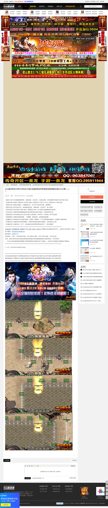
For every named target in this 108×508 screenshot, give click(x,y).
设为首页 (6, 1)
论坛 (25, 6)
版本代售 (33, 6)
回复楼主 (92, 197)
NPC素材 (50, 13)
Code (36, 466)
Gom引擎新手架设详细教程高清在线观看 (93, 273)
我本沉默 (63, 13)
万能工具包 (88, 13)
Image (29, 466)
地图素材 (44, 13)
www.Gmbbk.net (19, 1)
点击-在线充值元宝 (28, 1)
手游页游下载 (56, 489)
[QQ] (59, 503)
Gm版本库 (8, 229)
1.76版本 (69, 11)
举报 (74, 455)
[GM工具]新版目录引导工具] (84, 258)
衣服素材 (37, 13)
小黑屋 (76, 503)
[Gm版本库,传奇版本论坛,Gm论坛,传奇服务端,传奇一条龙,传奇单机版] (9, 6)
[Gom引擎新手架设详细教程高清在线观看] (84, 242)
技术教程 (12, 11)
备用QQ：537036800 (90, 1)
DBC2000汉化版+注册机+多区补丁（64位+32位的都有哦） (96, 226)
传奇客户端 (88, 11)
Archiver (66, 503)
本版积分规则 (72, 478)
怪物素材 (50, 11)
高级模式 (73, 466)
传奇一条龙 (31, 229)
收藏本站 (11, 1)
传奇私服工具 (98, 207)
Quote (34, 466)
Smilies (38, 466)
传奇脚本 (25, 13)
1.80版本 (75, 11)
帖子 (86, 6)
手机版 (71, 503)
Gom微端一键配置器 (95, 248)
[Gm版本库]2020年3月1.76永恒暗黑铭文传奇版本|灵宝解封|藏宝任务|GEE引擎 (93, 294)
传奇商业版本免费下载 (25, 185)
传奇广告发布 (43, 491)
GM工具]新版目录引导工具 (90, 290)
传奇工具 (59, 6)
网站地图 (102, 503)
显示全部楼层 (29, 195)
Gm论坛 (38, 229)
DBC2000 (94, 11)
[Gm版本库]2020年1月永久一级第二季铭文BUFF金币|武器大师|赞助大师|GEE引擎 (93, 301)
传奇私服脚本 (98, 211)
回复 (24, 247)
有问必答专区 (84, 214)
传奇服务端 (15, 229)
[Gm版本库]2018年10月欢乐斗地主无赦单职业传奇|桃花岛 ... (49, 185)
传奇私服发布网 (70, 6)
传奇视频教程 (68, 489)
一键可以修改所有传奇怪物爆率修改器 (93, 276)
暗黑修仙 (75, 13)
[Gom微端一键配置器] (84, 250)
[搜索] (103, 6)
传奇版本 (50, 6)
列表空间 (41, 6)
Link (32, 466)
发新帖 (7, 460)
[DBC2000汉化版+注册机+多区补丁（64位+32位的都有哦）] (84, 226)
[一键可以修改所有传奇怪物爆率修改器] (84, 234)
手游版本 (18, 11)
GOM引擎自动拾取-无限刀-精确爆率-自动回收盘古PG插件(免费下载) (93, 280)
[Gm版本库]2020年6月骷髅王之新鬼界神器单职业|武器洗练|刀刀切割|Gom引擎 (93, 297)
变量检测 (101, 13)
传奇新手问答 (68, 491)
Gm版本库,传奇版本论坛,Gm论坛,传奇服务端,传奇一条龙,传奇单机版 (4, 185)
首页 (19, 6)
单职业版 (63, 11)
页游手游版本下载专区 (87, 211)
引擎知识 (18, 13)
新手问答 (12, 13)
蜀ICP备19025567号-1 (92, 503)
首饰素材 (44, 11)
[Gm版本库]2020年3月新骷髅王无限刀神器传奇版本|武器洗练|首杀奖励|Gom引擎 (93, 287)
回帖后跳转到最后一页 (38, 478)
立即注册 (102, 1)
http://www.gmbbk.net (18, 231)
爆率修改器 (94, 13)
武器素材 (37, 11)
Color (27, 466)
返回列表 (74, 460)
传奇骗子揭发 (56, 491)
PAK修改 (101, 11)
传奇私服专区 (14, 185)
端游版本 (25, 11)
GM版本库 (92, 191)
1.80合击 (69, 13)
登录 (98, 1)
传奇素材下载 (43, 489)
